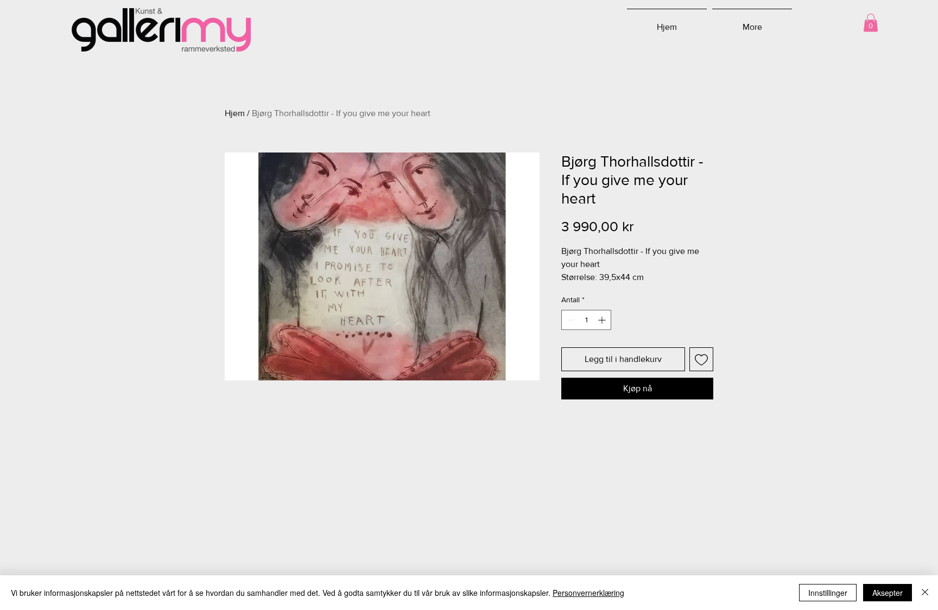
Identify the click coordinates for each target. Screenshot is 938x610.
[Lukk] (924, 592)
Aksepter (887, 592)
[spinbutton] (586, 319)
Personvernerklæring (588, 592)
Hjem (235, 113)
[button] (870, 22)
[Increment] (603, 319)
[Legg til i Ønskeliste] (701, 359)
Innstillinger (827, 592)
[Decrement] (569, 319)
